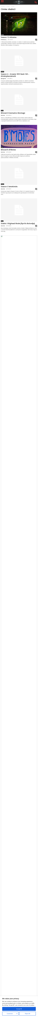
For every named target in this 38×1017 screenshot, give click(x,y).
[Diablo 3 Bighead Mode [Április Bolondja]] (19, 210)
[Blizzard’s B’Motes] (19, 136)
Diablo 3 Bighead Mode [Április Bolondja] (18, 223)
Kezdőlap (3, 6)
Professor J (3, 39)
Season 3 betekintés (9, 186)
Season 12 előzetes (8, 37)
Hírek (2, 34)
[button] (35, 2)
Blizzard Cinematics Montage (13, 113)
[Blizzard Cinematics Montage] (19, 99)
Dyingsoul (3, 78)
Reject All (27, 1013)
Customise (10, 1013)
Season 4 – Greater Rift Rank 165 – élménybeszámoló (15, 75)
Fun (2, 110)
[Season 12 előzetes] (19, 24)
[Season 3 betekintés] (19, 173)
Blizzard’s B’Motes (8, 150)
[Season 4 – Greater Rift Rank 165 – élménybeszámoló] (19, 60)
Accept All (19, 1009)
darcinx (3, 115)
